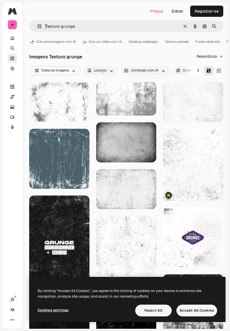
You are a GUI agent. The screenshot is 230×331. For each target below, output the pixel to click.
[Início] (12, 38)
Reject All (153, 310)
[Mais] (12, 319)
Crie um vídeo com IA (105, 42)
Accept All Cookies (197, 310)
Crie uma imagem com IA (56, 42)
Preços (156, 11)
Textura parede (177, 42)
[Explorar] (12, 68)
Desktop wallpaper (143, 42)
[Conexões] (12, 299)
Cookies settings (53, 310)
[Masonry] (208, 70)
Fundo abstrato (208, 42)
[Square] (218, 70)
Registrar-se (207, 11)
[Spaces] (12, 96)
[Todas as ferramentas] (12, 86)
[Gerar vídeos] (12, 116)
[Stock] (12, 58)
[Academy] (12, 309)
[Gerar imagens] (12, 106)
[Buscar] (12, 48)
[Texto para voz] (12, 127)
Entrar (177, 11)
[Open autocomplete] (37, 26)
